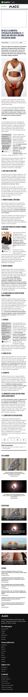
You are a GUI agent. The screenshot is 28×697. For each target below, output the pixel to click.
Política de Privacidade (7, 689)
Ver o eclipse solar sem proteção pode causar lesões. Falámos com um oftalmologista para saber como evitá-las (14, 495)
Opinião (3, 637)
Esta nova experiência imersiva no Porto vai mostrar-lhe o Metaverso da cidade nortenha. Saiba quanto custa (14, 572)
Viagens (3, 631)
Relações (3, 657)
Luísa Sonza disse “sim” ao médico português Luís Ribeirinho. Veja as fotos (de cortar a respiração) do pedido (13, 592)
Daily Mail (20, 155)
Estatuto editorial (5, 679)
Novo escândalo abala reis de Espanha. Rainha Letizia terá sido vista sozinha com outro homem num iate (13, 586)
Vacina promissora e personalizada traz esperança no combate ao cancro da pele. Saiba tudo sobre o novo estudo (14, 473)
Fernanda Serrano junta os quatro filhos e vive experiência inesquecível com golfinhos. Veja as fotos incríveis (13, 579)
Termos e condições (6, 687)
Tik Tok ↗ (3, 671)
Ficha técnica (4, 681)
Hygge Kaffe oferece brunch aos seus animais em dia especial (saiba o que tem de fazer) (13, 598)
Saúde (20, 42)
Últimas (3, 568)
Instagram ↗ (4, 667)
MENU (13, 2)
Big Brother (4, 635)
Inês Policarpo (15, 498)
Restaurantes (4, 629)
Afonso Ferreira (15, 476)
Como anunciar (5, 683)
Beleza (3, 647)
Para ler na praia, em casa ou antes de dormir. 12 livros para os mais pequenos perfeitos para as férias (13, 604)
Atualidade (4, 645)
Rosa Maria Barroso (7, 600)
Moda (2, 655)
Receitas (3, 639)
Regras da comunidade (7, 685)
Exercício (3, 651)
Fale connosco (5, 677)
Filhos (2, 653)
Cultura (3, 649)
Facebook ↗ (4, 669)
